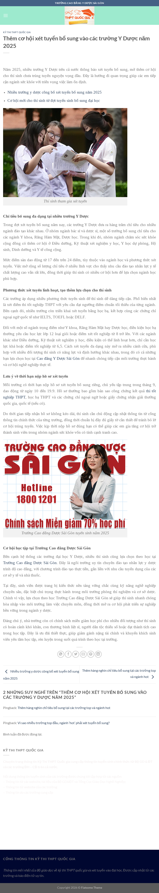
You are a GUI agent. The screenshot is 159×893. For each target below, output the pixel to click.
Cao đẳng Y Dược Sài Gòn (58, 358)
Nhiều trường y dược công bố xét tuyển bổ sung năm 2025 (54, 92)
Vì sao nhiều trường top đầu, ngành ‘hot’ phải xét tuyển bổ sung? (64, 723)
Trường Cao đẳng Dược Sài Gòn (30, 563)
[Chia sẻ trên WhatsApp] (60, 654)
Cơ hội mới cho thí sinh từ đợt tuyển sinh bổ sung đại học (53, 100)
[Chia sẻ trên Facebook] (68, 654)
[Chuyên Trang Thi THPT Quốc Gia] (79, 15)
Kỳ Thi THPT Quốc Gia (17, 32)
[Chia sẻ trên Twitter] (75, 654)
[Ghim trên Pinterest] (90, 654)
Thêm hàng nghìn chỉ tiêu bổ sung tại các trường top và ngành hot (64, 708)
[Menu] (5, 15)
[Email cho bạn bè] (83, 654)
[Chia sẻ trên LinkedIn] (98, 654)
